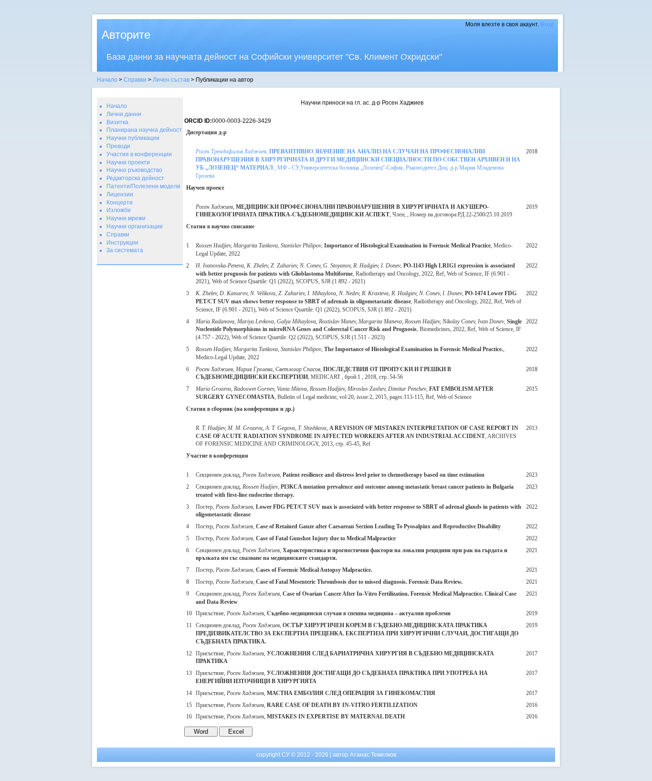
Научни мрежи (126, 218)
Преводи (118, 146)
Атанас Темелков (373, 754)
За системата (124, 250)
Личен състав (171, 79)
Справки (135, 79)
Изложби (118, 210)
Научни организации (134, 226)
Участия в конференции (139, 154)
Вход (547, 24)
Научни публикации (132, 138)
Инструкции (122, 242)
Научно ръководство (134, 170)
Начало (107, 79)
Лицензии (119, 194)
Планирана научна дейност (144, 130)
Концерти (119, 202)
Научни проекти (128, 162)
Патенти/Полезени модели (143, 186)
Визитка (117, 122)
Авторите (126, 34)
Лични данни (123, 114)
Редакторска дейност (135, 178)
